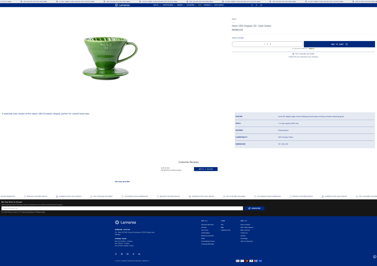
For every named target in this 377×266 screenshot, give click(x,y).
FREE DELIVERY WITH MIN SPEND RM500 (77, 1)
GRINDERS (180, 5)
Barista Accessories (207, 236)
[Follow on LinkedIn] (139, 254)
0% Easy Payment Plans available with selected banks (35, 1)
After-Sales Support (247, 227)
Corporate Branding (207, 244)
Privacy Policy (40, 212)
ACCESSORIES (190, 5)
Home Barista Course (208, 241)
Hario (233, 22)
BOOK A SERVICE (219, 5)
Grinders (204, 227)
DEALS (200, 5)
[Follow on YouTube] (128, 254)
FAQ (222, 224)
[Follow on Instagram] (122, 254)
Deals (203, 238)
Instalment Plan (226, 230)
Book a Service (245, 230)
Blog (222, 227)
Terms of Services (27, 212)
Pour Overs (204, 230)
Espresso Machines (207, 224)
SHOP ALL (156, 5)
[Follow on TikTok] (134, 254)
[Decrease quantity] (264, 44)
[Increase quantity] (271, 44)
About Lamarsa (245, 224)
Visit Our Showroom (247, 241)
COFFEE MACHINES (168, 5)
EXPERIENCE (207, 5)
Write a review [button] (206, 169)
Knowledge (244, 238)
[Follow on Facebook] (116, 254)
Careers (243, 236)
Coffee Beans (205, 233)
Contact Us (244, 233)
